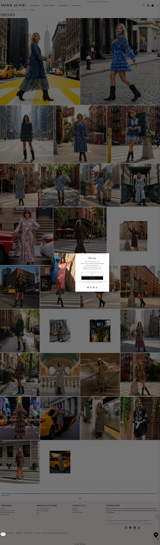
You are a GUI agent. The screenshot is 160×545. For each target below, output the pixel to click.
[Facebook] (88, 287)
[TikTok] (96, 287)
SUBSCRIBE (92, 278)
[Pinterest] (93, 287)
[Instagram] (91, 287)
